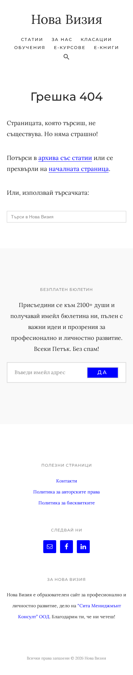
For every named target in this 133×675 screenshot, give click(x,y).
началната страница (79, 169)
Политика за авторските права (66, 492)
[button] (66, 57)
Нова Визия (66, 19)
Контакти (66, 481)
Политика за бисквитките (66, 503)
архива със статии (65, 158)
